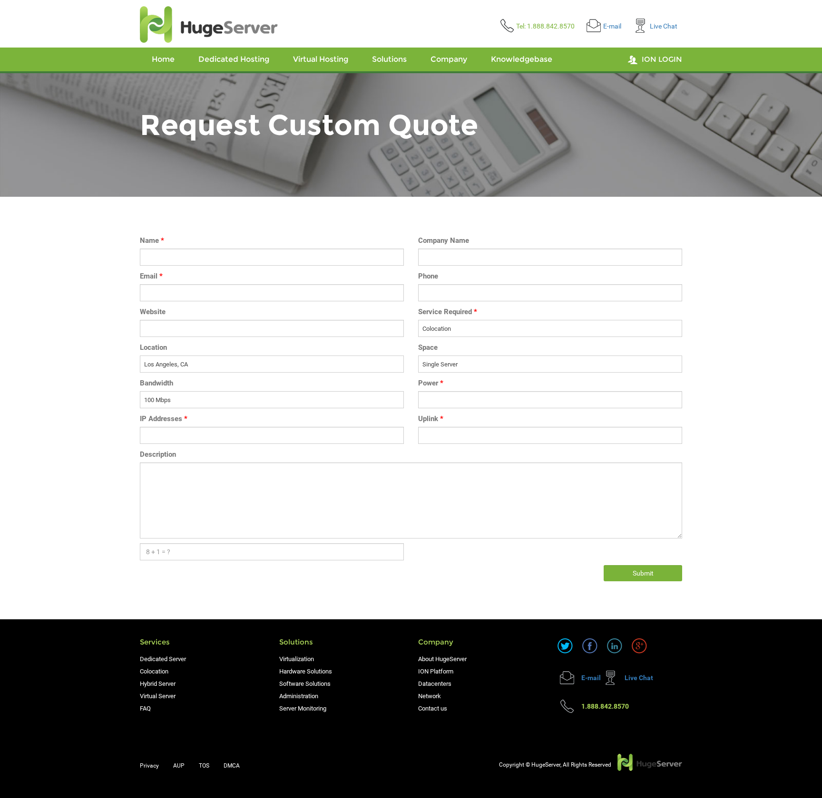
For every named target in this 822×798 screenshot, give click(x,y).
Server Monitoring (302, 708)
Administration (298, 696)
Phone (428, 276)
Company (449, 59)
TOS (204, 765)
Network (429, 696)
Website (153, 312)
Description (158, 454)
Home (163, 59)
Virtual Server (158, 696)
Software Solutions (305, 683)
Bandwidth (156, 383)
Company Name (443, 240)
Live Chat (663, 26)
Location (153, 347)
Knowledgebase (521, 59)
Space (428, 347)
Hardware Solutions (305, 671)
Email (151, 276)
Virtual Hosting (320, 59)
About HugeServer (442, 659)
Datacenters (434, 683)
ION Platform (435, 671)
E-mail (612, 26)
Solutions (389, 59)
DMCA (232, 765)
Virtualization (296, 659)
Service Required (447, 312)
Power (430, 383)
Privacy (149, 765)
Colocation (154, 671)
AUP (179, 765)
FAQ (145, 708)
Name (152, 240)
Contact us (432, 708)
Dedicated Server (163, 659)
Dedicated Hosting (233, 59)
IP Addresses (163, 418)
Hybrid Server (158, 683)
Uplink (430, 418)
